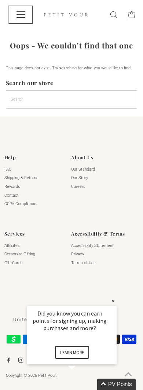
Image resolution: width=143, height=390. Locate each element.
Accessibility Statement (92, 245)
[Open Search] (113, 15)
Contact (11, 195)
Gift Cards (13, 262)
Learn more (72, 352)
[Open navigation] (20, 15)
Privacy (77, 254)
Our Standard (83, 169)
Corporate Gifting (19, 254)
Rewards (12, 186)
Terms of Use (83, 262)
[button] (81, 384)
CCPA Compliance (20, 203)
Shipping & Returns (21, 177)
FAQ (7, 169)
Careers (78, 186)
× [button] (113, 301)
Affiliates (12, 245)
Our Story (79, 177)
